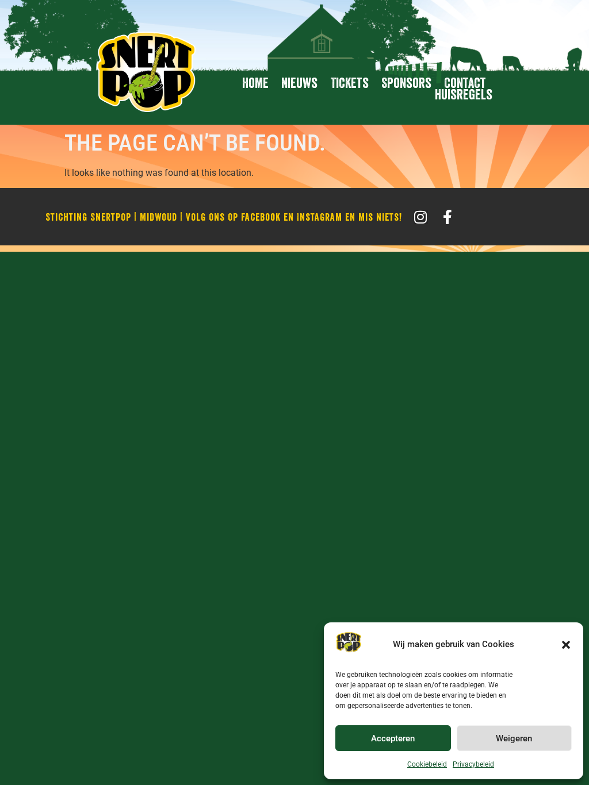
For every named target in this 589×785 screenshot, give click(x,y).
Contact (465, 83)
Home (255, 83)
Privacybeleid (473, 764)
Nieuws (299, 83)
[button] (566, 645)
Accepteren (393, 738)
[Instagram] (421, 217)
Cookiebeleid (427, 764)
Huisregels (463, 95)
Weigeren (514, 738)
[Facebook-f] (448, 217)
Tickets (349, 83)
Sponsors (406, 83)
